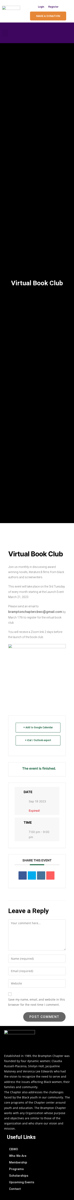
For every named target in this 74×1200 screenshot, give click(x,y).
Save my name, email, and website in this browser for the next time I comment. (36, 1002)
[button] (5, 33)
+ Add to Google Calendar (38, 727)
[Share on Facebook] (22, 875)
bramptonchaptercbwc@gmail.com (35, 612)
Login (41, 6)
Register (53, 6)
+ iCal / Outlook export (38, 740)
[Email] (50, 875)
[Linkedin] (41, 875)
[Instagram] (60, 33)
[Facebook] (51, 33)
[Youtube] (68, 33)
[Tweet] (32, 875)
